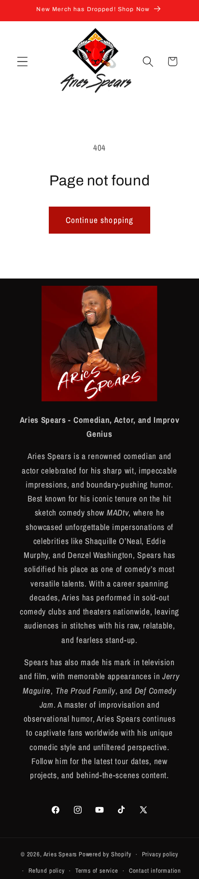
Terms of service (96, 870)
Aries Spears (60, 854)
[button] (22, 61)
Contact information (155, 870)
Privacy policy (160, 854)
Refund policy (46, 870)
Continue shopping (100, 219)
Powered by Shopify (105, 854)
